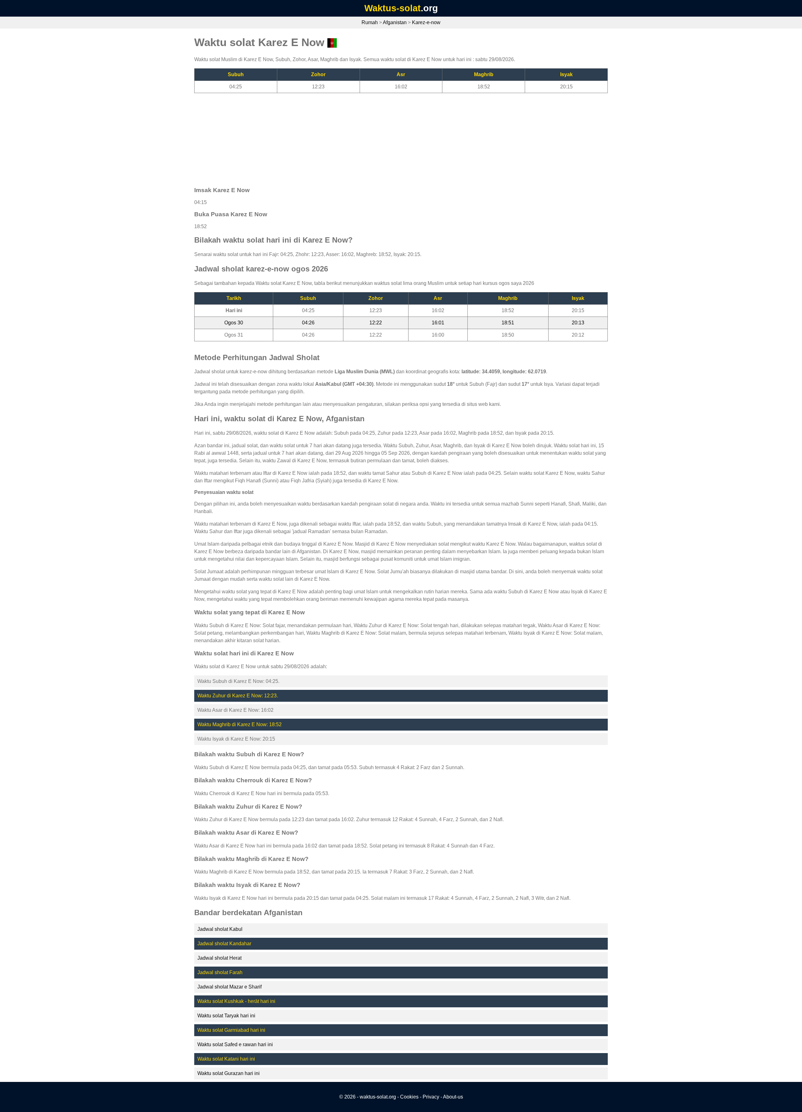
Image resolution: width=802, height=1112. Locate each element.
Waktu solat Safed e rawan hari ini (235, 1044)
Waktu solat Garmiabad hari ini (231, 1030)
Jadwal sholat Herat (219, 958)
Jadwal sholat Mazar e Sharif (229, 986)
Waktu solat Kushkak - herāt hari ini (236, 1001)
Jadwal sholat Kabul (219, 929)
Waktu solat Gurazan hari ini (228, 1073)
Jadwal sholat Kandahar (224, 943)
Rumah (370, 22)
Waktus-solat (392, 8)
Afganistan (395, 22)
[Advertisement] (382, 137)
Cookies (409, 1096)
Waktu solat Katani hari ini (226, 1059)
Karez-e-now (426, 22)
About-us (453, 1096)
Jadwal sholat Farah (219, 972)
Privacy (431, 1096)
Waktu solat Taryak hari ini (226, 1015)
